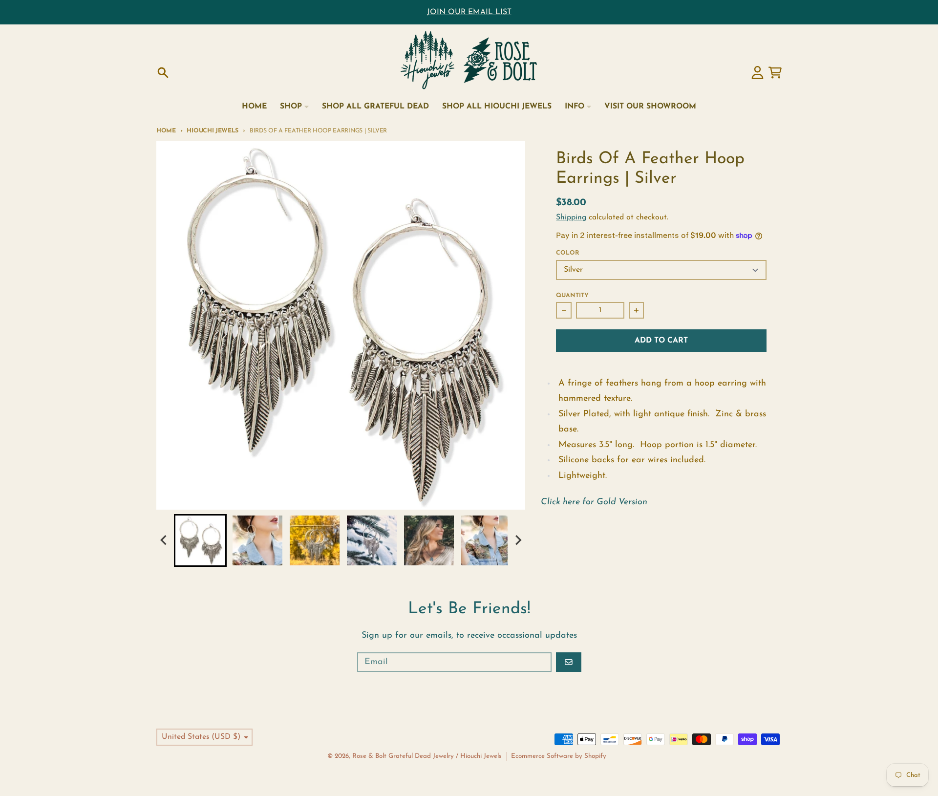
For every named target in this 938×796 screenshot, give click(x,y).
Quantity (572, 296)
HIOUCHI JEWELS (212, 131)
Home (166, 131)
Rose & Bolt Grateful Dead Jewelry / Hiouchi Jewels (427, 756)
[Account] (757, 72)
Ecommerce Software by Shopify (558, 756)
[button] (200, 540)
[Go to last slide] (164, 540)
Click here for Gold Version (594, 502)
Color (567, 253)
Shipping (571, 217)
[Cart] (775, 72)
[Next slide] (518, 540)
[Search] (163, 72)
